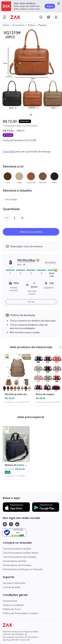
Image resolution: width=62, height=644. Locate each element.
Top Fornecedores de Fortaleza (19, 556)
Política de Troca (12, 609)
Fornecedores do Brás (14, 560)
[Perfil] (56, 17)
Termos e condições (13, 604)
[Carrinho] (48, 17)
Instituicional (10, 600)
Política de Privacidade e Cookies (20, 613)
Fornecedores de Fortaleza (17, 565)
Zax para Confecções (14, 582)
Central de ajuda (11, 587)
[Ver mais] (60, 347)
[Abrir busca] (41, 17)
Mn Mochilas (26, 260)
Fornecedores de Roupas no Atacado (23, 569)
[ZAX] (15, 17)
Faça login (9, 151)
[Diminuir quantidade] (6, 218)
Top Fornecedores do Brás (17, 548)
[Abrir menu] (5, 17)
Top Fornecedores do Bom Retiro (20, 552)
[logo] (31, 625)
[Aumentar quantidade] (22, 218)
